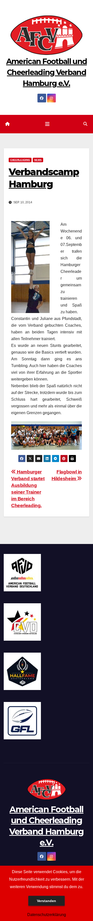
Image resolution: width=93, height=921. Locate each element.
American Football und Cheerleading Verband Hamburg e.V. (46, 72)
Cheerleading (20, 159)
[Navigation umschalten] (47, 124)
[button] (85, 124)
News (38, 159)
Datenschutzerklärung (46, 915)
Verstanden (46, 901)
